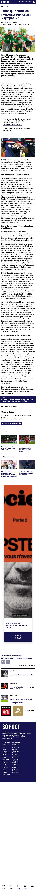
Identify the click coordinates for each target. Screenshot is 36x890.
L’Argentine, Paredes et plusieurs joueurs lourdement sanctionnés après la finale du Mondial (9, 464)
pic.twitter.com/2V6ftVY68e (12, 125)
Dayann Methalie (5, 761)
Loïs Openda (6, 753)
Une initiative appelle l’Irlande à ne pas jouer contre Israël (8, 437)
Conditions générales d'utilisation (14, 735)
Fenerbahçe (15, 772)
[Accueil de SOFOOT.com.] (5, 2)
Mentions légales (26, 733)
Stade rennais (14, 765)
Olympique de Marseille (16, 761)
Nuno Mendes (4, 755)
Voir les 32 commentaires (10, 423)
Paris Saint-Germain (15, 748)
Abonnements (8, 732)
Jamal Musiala (4, 750)
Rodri (4, 748)
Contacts (19, 732)
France (14, 767)
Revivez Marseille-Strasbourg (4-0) (12, 694)
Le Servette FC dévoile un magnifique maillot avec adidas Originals (26, 462)
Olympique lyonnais (15, 752)
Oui (3, 662)
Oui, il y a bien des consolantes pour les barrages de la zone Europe (25, 438)
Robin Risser (6, 774)
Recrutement (8, 738)
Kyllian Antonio (4, 765)
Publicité (6, 737)
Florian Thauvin (4, 771)
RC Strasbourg (15, 758)
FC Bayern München (15, 770)
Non (8, 662)
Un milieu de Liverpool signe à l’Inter (12, 669)
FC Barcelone (16, 756)
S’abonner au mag (25, 1)
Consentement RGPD (19, 737)
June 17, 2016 (8, 130)
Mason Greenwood (5, 758)
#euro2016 (15, 123)
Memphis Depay (5, 768)
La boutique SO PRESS (10, 733)
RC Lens (14, 754)
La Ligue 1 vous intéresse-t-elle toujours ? (17, 658)
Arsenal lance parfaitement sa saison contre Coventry (18, 681)
